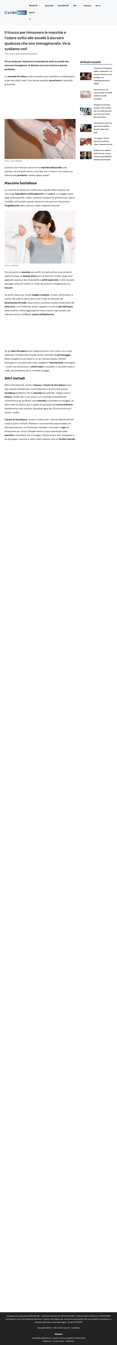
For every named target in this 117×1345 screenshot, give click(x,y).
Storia (32, 12)
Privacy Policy (58, 1341)
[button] (30, 19)
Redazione (47, 1341)
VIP (74, 6)
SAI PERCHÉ (63, 6)
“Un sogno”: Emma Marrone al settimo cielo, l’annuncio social (103, 141)
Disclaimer (70, 1341)
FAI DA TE (33, 6)
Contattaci (75, 1328)
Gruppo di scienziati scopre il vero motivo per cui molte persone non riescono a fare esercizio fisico (103, 111)
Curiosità (49, 6)
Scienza (87, 6)
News (98, 6)
